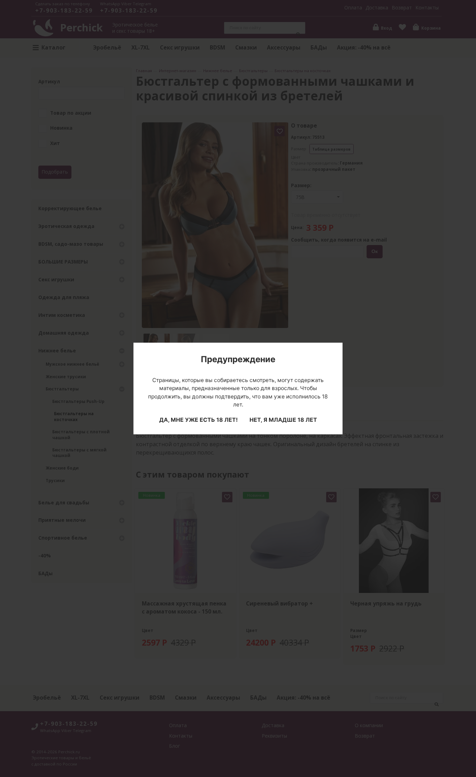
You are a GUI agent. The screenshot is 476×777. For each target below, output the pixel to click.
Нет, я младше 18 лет (283, 419)
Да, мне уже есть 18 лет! (198, 419)
